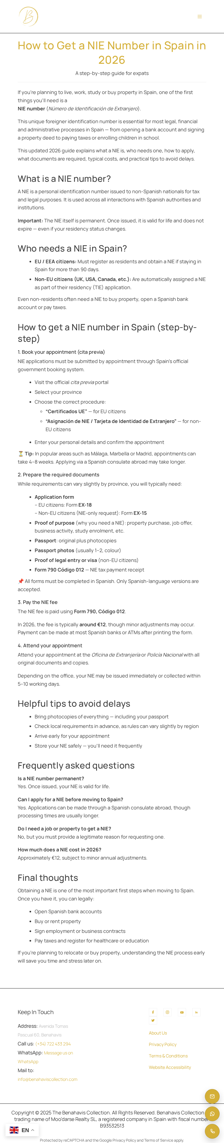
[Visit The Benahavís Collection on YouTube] (182, 1012)
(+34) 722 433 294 (53, 1044)
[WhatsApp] (212, 1113)
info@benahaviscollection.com (47, 1079)
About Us (158, 1033)
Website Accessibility (170, 1067)
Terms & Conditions (168, 1056)
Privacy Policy (162, 1044)
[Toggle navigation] (199, 17)
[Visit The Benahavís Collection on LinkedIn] (196, 1012)
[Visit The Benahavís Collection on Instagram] (167, 1012)
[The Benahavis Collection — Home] (28, 16)
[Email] (212, 1096)
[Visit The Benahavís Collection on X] (153, 1020)
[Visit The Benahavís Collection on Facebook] (153, 1012)
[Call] (212, 1131)
